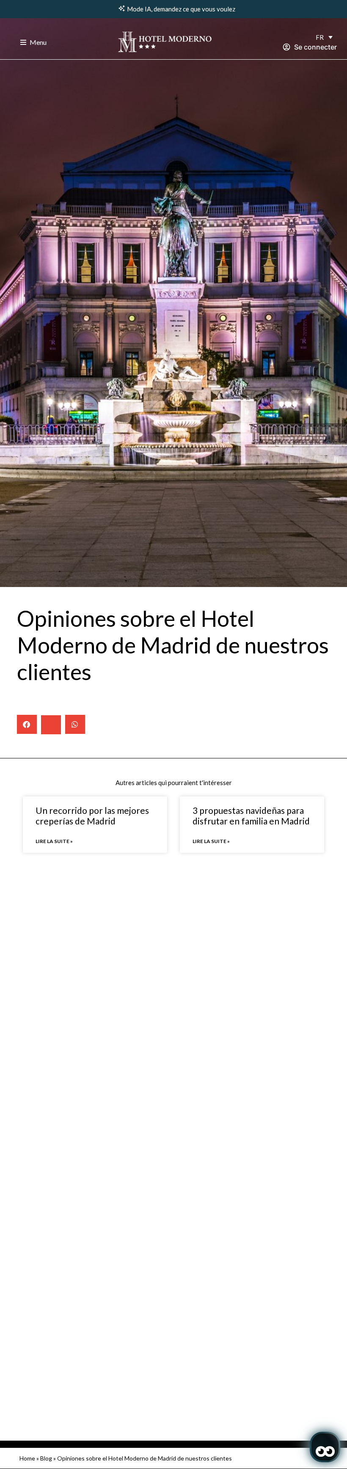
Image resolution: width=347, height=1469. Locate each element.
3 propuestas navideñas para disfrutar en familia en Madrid (251, 815)
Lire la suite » (54, 841)
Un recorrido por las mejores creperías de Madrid (92, 815)
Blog (46, 1458)
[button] (27, 724)
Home (27, 1458)
